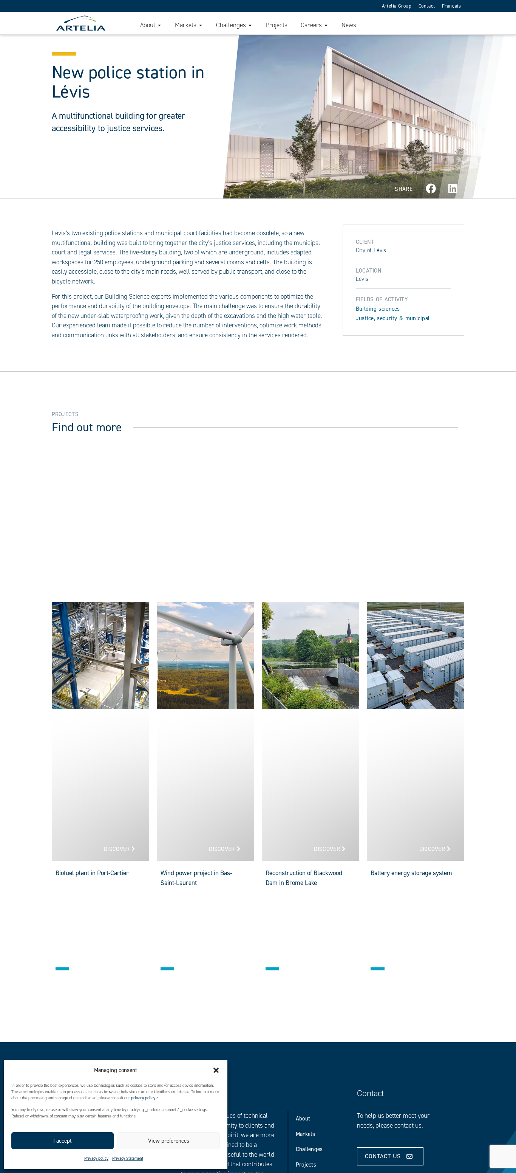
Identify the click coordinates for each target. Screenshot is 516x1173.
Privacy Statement (127, 1158)
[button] (216, 1070)
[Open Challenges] (250, 25)
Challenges (309, 1149)
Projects (306, 1164)
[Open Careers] (326, 25)
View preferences (168, 1141)
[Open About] (159, 25)
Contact (427, 6)
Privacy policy (96, 1158)
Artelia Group (397, 6)
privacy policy (143, 1098)
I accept (62, 1141)
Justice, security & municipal (393, 318)
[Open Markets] (200, 25)
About (303, 1118)
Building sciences (378, 309)
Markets (305, 1134)
